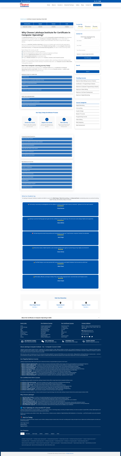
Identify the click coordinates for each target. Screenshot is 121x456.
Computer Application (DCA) (46, 325)
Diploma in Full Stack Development (84, 92)
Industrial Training (68, 5)
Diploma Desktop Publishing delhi (66, 442)
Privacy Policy (23, 333)
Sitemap (22, 336)
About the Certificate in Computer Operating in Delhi (36, 317)
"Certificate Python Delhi (59, 440)
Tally (62, 330)
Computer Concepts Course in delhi (89, 438)
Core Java (63, 329)
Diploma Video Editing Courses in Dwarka (86, 81)
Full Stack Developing (45, 330)
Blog (21, 329)
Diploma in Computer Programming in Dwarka (87, 86)
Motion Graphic (64, 336)
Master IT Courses (80, 114)
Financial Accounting (65, 325)
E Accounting (79, 108)
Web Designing (79, 122)
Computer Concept (64, 335)
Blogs (82, 5)
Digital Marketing (80, 105)
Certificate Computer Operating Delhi (40, 438)
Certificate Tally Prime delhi (63, 438)
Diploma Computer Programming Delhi (42, 442)
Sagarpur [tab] (52, 433)
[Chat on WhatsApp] (119, 442)
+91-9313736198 (26, 1)
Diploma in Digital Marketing (83, 95)
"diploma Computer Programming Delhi (28, 442)
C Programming (64, 327)
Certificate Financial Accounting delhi (76, 438)
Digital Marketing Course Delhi (91, 442)
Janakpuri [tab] (46, 433)
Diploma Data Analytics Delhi (83, 440)
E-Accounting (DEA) (44, 328)
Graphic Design (80, 111)
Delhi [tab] (22, 433)
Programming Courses (81, 116)
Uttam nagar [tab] (34, 433)
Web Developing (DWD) (45, 329)
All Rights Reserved (69, 453)
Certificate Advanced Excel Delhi (53, 438)
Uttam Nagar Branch (24, 423)
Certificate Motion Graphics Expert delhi (37, 440)
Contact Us (88, 5)
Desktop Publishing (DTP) (45, 336)
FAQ (21, 335)
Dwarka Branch (23, 424)
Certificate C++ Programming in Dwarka (85, 83)
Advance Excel (64, 332)
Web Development (80, 125)
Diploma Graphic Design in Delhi (79, 442)
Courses (60, 5)
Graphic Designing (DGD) (45, 327)
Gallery (77, 5)
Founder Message (23, 327)
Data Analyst (43, 333)
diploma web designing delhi (26, 444)
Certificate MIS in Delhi (25, 440)
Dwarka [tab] (41, 433)
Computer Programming (45, 334)
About (53, 5)
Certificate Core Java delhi (49, 440)
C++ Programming (64, 328)
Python (62, 333)
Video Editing (79, 119)
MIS (62, 334)
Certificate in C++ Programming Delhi (70, 440)
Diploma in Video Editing (82, 89)
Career (21, 328)
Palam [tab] (58, 433)
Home (48, 5)
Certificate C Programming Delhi (27, 438)
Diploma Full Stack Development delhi (38, 444)
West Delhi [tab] (28, 433)
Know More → (34, 307)
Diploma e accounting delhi (55, 442)
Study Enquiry (97, 5)
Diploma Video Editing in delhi (50, 444)
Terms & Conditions (24, 334)
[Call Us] (119, 437)
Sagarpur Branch (23, 426)
